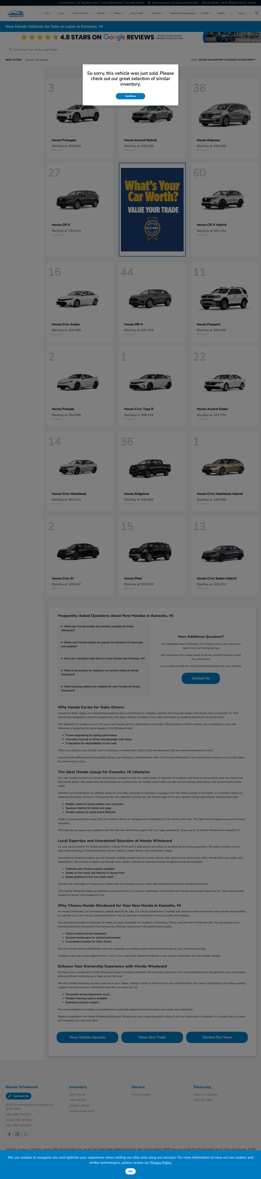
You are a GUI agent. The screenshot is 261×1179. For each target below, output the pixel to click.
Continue (130, 96)
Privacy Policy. (161, 1162)
